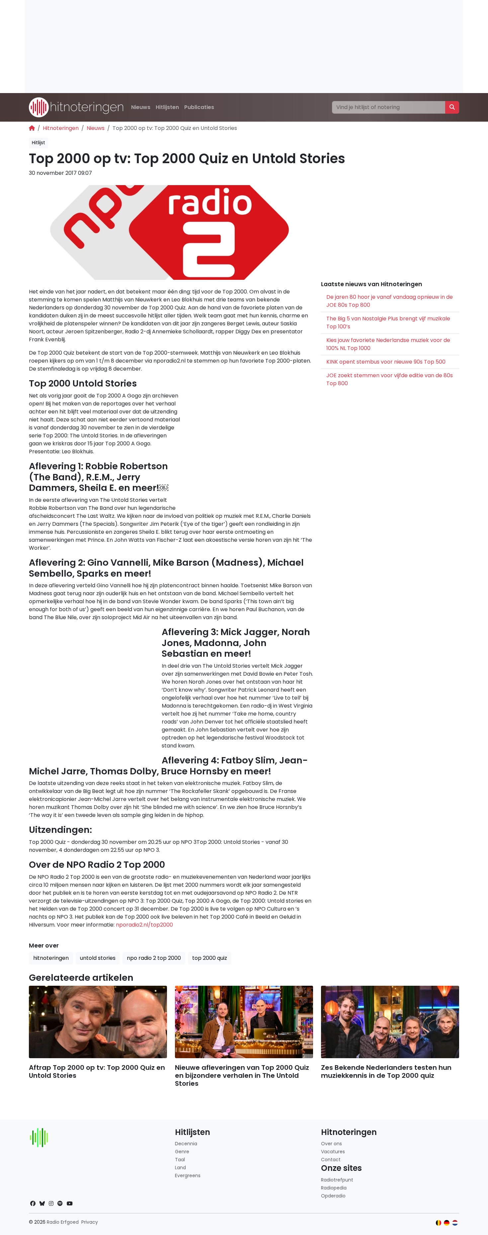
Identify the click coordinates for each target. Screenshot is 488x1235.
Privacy (89, 1222)
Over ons (331, 1143)
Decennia (186, 1143)
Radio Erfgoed (63, 1222)
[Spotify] (60, 1203)
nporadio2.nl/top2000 (144, 925)
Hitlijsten (167, 107)
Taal (180, 1159)
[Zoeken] (452, 107)
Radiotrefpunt (337, 1180)
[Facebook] (33, 1203)
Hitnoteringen (61, 128)
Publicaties (199, 107)
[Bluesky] (42, 1203)
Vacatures (333, 1151)
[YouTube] (69, 1203)
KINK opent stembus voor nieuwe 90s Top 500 (386, 362)
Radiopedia (334, 1187)
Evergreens (188, 1175)
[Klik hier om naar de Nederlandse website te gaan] (455, 1223)
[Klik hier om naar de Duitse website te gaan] (446, 1223)
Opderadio (333, 1195)
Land (180, 1167)
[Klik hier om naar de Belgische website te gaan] (439, 1223)
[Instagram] (51, 1203)
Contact (331, 1159)
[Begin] (32, 128)
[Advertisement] (224, 46)
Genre (182, 1151)
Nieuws (140, 107)
